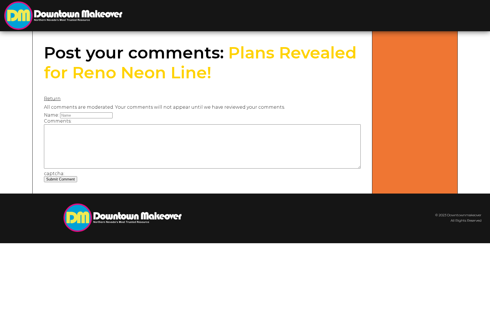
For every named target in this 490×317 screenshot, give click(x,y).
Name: (51, 115)
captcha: (54, 173)
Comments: (57, 121)
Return (52, 98)
